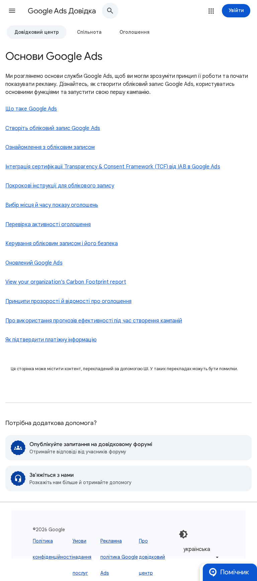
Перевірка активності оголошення (48, 224)
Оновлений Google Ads (34, 263)
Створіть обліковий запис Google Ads (52, 128)
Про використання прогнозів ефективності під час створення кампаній (93, 320)
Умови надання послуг (82, 557)
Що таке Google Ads (31, 109)
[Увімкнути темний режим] (183, 534)
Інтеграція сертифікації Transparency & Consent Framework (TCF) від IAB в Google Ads (112, 166)
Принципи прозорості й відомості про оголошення (68, 301)
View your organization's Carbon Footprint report (65, 282)
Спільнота (89, 32)
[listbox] (199, 553)
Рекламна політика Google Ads (119, 557)
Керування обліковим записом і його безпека (61, 243)
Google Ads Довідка (62, 10)
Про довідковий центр (152, 557)
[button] (12, 11)
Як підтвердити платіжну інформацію (51, 339)
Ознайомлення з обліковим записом (50, 147)
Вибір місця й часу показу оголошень (51, 205)
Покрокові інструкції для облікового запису (59, 185)
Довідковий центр (36, 32)
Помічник (234, 572)
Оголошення (134, 32)
